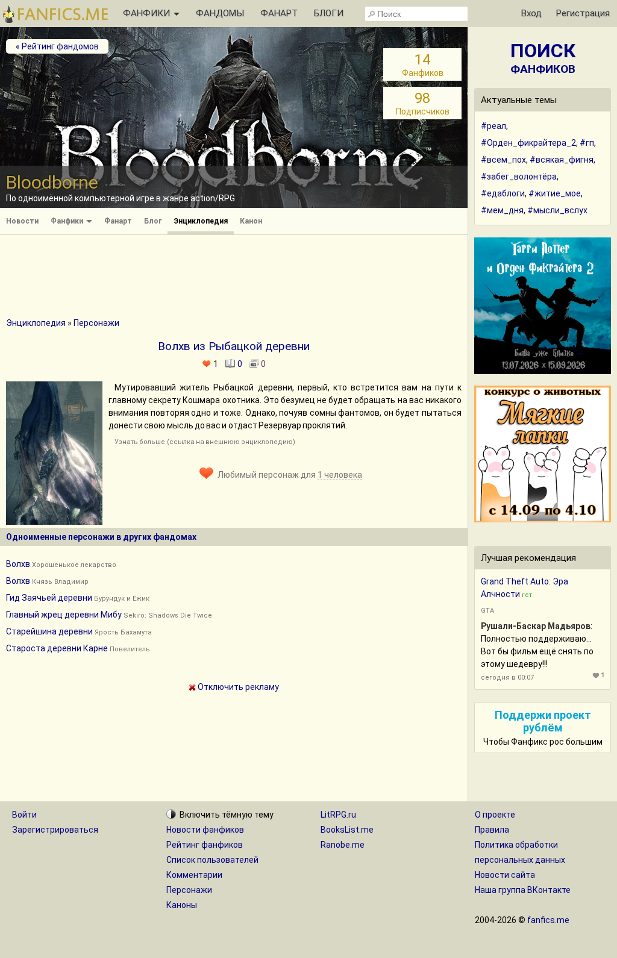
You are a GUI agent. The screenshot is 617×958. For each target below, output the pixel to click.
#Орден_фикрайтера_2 (528, 143)
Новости (22, 221)
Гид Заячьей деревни (49, 598)
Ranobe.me (343, 845)
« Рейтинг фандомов (57, 46)
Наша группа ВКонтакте (523, 890)
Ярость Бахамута (123, 632)
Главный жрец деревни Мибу (64, 614)
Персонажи (96, 323)
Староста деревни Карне (57, 648)
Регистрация (583, 13)
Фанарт (118, 221)
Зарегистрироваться (55, 829)
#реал (493, 126)
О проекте (495, 814)
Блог (152, 221)
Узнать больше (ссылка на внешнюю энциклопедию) (204, 442)
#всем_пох (503, 159)
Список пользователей (212, 860)
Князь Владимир (60, 582)
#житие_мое (554, 193)
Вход (531, 13)
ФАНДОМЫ (220, 13)
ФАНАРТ (279, 13)
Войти (24, 814)
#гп (587, 143)
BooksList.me (347, 829)
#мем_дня (502, 210)
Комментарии (194, 875)
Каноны (181, 905)
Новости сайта (505, 875)
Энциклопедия (201, 221)
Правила (492, 829)
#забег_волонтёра (519, 176)
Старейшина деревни (49, 631)
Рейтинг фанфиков (204, 845)
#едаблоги (503, 193)
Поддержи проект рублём (543, 721)
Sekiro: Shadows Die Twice (168, 615)
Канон (251, 221)
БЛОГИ (328, 13)
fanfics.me (548, 920)
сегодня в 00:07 (507, 677)
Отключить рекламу (237, 687)
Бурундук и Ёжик (121, 599)
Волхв (18, 564)
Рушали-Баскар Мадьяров (535, 626)
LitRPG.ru (338, 814)
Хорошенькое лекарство (74, 565)
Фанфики (68, 221)
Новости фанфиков (205, 829)
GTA (487, 611)
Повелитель (130, 649)
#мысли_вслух (557, 210)
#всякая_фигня (562, 159)
